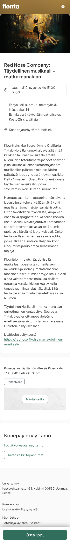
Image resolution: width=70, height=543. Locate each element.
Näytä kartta (35, 399)
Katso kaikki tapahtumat (25, 455)
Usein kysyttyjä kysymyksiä (20, 509)
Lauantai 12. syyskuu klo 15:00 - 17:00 (34, 89)
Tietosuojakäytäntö (15, 522)
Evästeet (35, 522)
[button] (63, 7)
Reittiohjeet (14, 381)
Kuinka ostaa (10, 504)
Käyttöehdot (10, 517)
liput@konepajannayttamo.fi (25, 445)
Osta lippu (35, 534)
